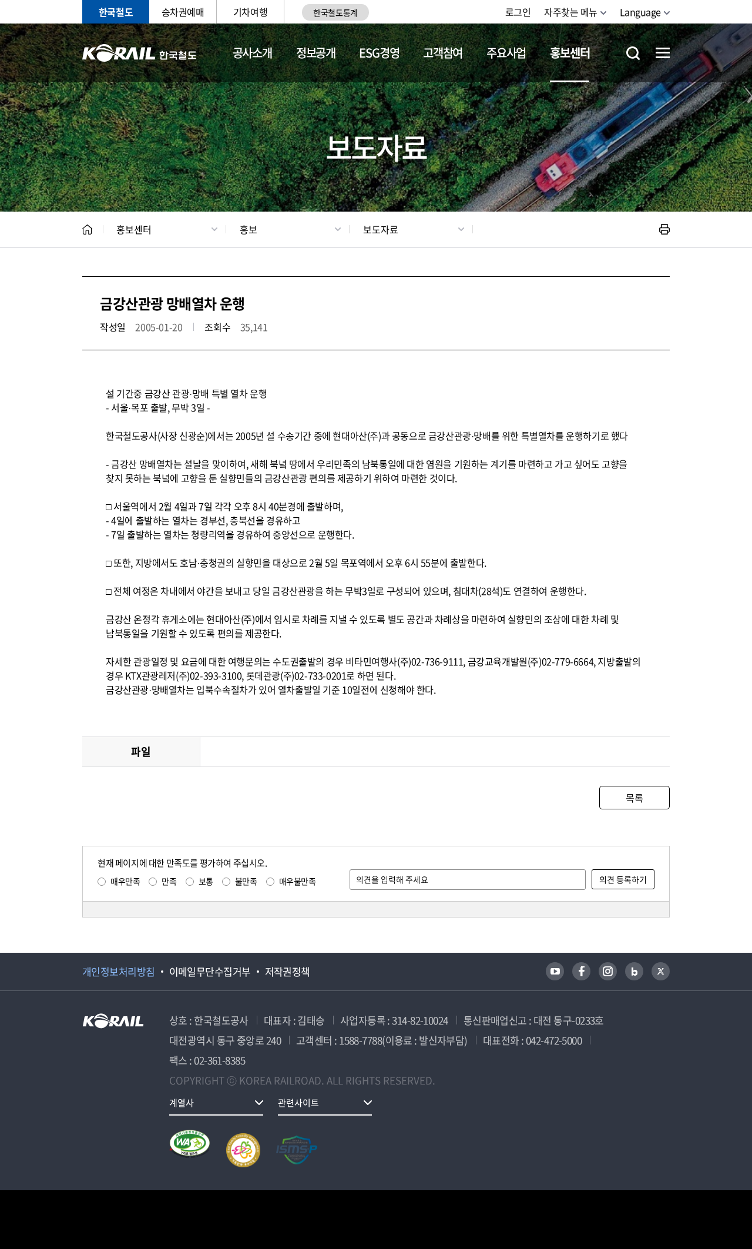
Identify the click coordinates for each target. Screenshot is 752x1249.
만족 (169, 881)
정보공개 (315, 52)
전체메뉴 (663, 53)
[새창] (555, 971)
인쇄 (664, 229)
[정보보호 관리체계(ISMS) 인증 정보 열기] (296, 1150)
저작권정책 (287, 972)
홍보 (248, 229)
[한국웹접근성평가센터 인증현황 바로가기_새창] (189, 1150)
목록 (634, 798)
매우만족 (125, 881)
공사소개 (252, 52)
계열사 (181, 1102)
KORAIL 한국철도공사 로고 (139, 53)
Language (640, 12)
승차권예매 (183, 12)
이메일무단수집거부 (210, 972)
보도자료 (380, 229)
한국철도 (116, 12)
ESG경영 (379, 52)
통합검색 (633, 53)
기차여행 (250, 12)
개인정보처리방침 (118, 972)
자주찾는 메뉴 (570, 12)
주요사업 (506, 52)
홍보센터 (569, 52)
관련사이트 (298, 1102)
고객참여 (442, 52)
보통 (206, 881)
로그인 (518, 12)
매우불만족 (297, 881)
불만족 (246, 881)
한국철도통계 (335, 12)
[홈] (87, 230)
